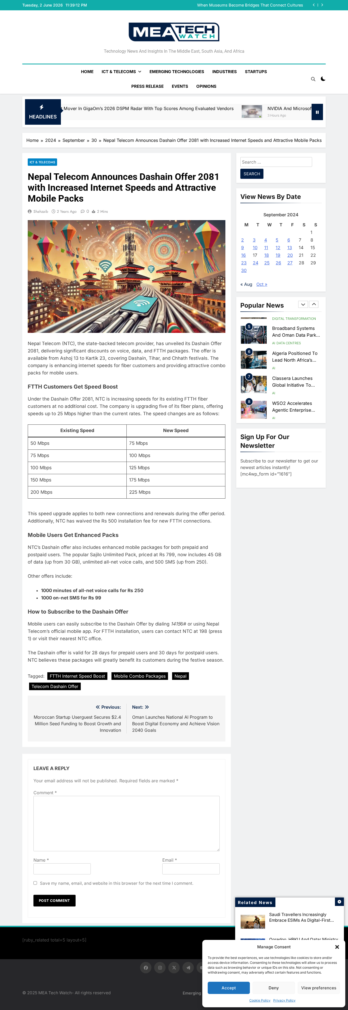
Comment (45, 792)
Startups (256, 71)
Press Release (147, 86)
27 (290, 262)
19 (278, 255)
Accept (229, 987)
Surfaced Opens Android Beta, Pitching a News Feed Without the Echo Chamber (242, 5)
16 (243, 255)
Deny (274, 987)
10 (255, 247)
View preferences (318, 987)
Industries (224, 71)
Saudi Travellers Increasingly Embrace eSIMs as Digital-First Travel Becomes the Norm (299, 920)
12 (278, 247)
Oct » (261, 284)
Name (41, 860)
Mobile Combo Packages (140, 676)
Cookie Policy (260, 1000)
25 (267, 262)
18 (266, 255)
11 (266, 247)
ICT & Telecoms (119, 71)
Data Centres (288, 318)
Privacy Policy (284, 1000)
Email (169, 860)
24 (255, 262)
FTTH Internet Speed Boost (77, 676)
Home (87, 71)
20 (290, 255)
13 (289, 247)
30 (244, 270)
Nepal (181, 676)
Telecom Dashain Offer (55, 686)
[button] (337, 947)
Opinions (206, 86)
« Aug (246, 284)
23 (244, 262)
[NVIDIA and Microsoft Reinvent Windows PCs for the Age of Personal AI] (190, 111)
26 (278, 262)
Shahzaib (40, 211)
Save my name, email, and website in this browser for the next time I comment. (116, 883)
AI (273, 318)
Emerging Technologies (177, 71)
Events (180, 86)
